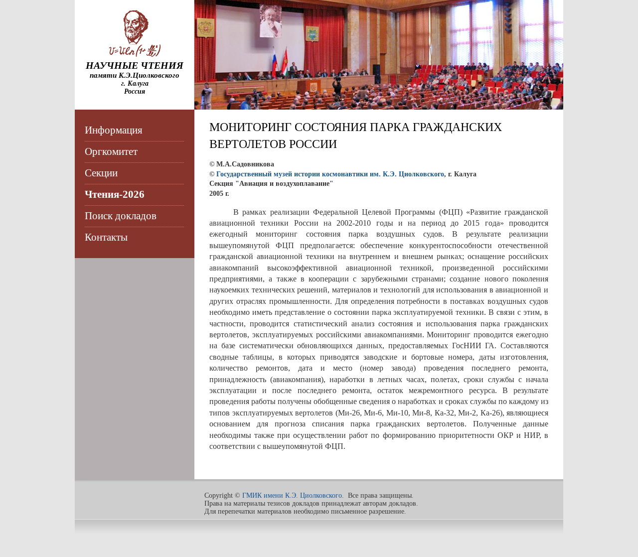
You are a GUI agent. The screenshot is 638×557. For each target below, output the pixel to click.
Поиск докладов (121, 215)
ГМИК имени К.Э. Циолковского (292, 495)
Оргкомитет (111, 151)
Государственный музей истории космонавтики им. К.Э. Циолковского (330, 174)
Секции (101, 172)
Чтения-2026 (115, 194)
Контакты (106, 237)
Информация (114, 130)
